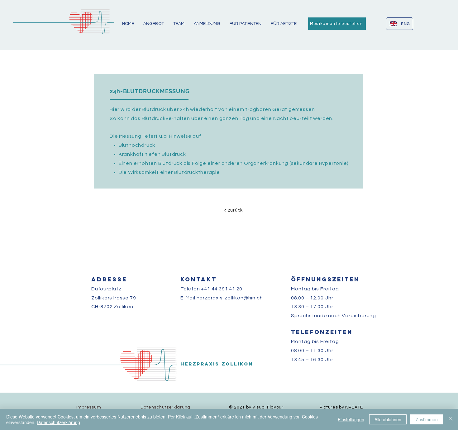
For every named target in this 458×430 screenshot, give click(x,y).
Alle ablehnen (388, 419)
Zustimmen (427, 419)
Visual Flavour (268, 407)
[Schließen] (450, 419)
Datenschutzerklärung (58, 422)
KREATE (354, 407)
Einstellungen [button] (351, 419)
